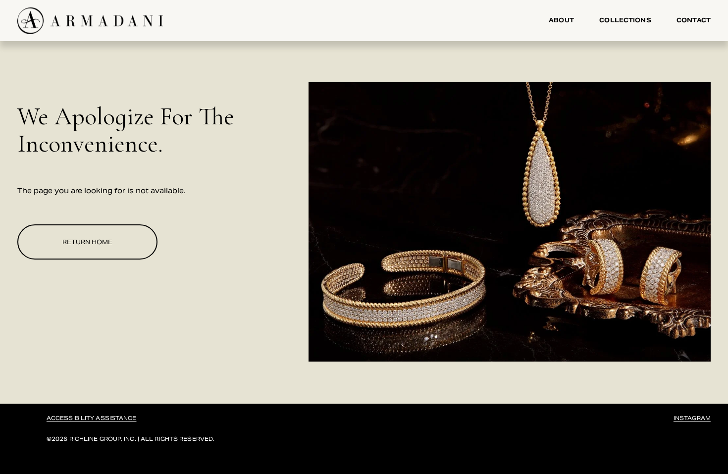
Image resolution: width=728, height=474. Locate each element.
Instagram (692, 418)
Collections (625, 20)
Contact (693, 20)
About (561, 20)
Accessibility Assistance (92, 418)
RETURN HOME (87, 242)
